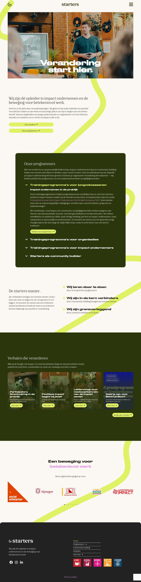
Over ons (77, 555)
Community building (81, 548)
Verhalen (77, 551)
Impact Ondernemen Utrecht (67, 200)
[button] (10, 45)
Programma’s (78, 544)
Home (75, 541)
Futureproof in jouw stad (41, 200)
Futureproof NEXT (92, 200)
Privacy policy (70, 577)
